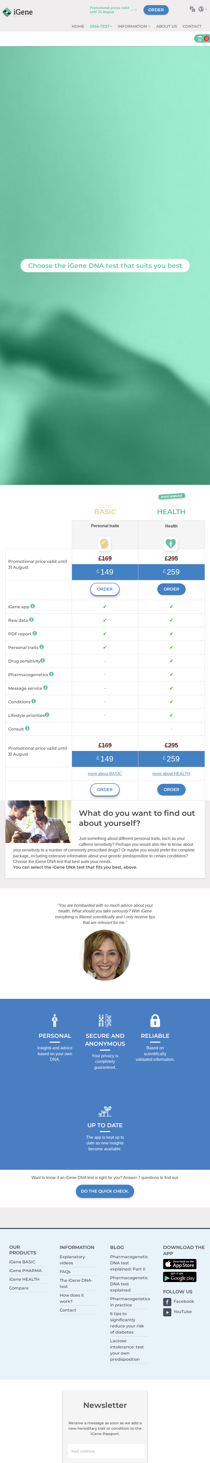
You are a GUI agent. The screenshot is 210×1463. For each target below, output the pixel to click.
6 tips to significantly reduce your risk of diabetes (127, 1323)
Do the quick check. (105, 1191)
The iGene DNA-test (76, 1283)
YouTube (183, 1311)
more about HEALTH (171, 773)
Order (156, 9)
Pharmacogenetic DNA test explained (129, 1284)
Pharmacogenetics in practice (129, 1301)
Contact (192, 26)
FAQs (65, 1271)
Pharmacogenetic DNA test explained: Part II (129, 1263)
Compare (19, 1288)
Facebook (184, 1301)
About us (166, 26)
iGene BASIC (22, 1261)
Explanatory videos (72, 1259)
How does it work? (72, 1298)
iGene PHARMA (25, 1270)
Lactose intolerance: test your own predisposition (127, 1350)
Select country (204, 9)
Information (133, 26)
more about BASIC (105, 773)
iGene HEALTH (24, 1279)
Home (78, 26)
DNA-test (100, 26)
